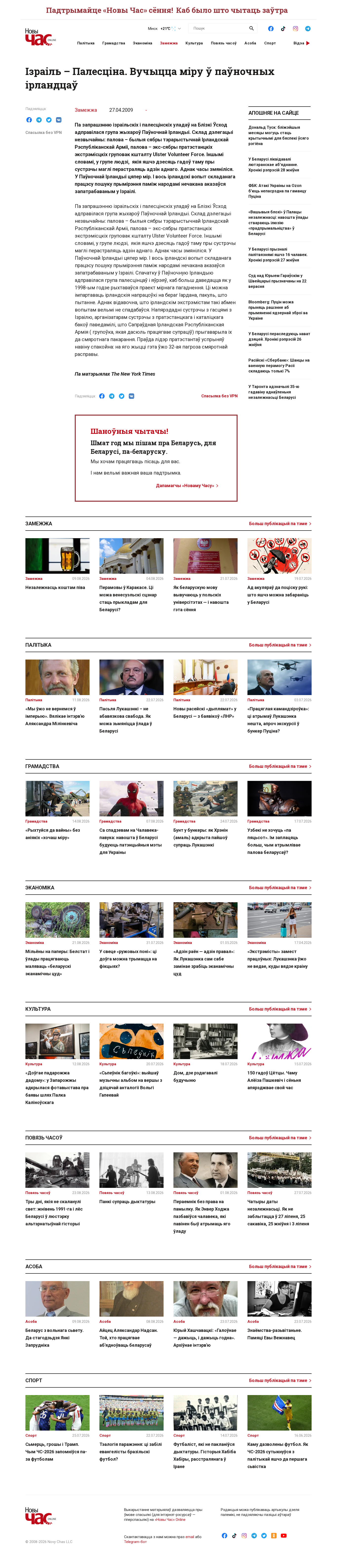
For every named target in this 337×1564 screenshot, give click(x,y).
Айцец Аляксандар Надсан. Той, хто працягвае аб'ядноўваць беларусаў (128, 1338)
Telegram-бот (135, 1542)
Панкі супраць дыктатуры (127, 1201)
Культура (194, 43)
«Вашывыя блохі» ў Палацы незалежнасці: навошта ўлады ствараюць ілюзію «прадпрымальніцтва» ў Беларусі (278, 223)
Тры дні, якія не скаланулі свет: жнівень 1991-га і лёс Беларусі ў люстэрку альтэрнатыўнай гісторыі (54, 1212)
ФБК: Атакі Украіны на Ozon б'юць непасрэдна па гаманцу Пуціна (277, 191)
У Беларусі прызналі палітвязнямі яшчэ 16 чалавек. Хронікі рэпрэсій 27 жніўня (278, 254)
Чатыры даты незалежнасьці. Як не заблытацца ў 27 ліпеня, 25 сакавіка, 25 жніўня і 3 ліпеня (278, 1212)
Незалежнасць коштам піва (55, 587)
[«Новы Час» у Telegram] (308, 28)
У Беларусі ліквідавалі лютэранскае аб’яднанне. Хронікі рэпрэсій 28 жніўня (273, 164)
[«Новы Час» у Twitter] (264, 1535)
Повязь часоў (224, 43)
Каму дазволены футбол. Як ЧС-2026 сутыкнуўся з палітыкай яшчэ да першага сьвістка (277, 1455)
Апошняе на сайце (273, 113)
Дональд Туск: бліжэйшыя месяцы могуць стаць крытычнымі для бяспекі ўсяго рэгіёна (278, 135)
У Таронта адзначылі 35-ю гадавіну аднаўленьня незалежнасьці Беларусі (273, 392)
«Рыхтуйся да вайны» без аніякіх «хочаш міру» (52, 834)
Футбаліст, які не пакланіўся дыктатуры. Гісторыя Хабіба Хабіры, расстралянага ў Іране (204, 1455)
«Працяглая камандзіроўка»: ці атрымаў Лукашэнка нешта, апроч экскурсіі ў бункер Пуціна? (278, 720)
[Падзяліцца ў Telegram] (39, 120)
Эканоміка (142, 43)
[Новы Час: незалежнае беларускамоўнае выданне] (45, 34)
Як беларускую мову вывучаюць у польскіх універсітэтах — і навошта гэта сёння (201, 598)
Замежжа (169, 43)
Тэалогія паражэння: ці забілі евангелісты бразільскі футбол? (130, 1452)
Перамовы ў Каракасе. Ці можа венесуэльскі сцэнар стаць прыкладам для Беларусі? (128, 598)
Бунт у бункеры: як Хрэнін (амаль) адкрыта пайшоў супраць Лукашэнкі (200, 837)
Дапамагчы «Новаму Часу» (185, 485)
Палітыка (85, 43)
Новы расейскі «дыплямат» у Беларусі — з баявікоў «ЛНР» (204, 712)
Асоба (250, 43)
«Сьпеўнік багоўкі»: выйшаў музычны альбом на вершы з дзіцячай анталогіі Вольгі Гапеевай (130, 1084)
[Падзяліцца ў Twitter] (49, 120)
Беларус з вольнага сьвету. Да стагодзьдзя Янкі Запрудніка (54, 1338)
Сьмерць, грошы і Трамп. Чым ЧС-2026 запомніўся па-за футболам (56, 1452)
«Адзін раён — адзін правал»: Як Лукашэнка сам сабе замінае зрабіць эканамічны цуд (204, 962)
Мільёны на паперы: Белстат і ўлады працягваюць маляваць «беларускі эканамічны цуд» (57, 962)
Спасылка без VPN (43, 132)
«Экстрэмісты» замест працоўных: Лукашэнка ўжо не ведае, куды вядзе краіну (277, 959)
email (190, 1537)
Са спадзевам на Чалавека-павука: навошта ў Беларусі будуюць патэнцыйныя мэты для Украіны (130, 841)
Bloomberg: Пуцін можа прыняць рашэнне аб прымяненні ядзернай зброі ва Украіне (278, 310)
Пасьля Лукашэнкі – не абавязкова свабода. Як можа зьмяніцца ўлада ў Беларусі (125, 720)
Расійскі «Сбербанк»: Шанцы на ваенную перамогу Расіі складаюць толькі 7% (279, 365)
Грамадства (113, 43)
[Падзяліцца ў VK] (58, 120)
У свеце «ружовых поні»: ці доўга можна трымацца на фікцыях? (128, 959)
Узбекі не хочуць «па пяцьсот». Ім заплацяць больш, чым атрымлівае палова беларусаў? (273, 841)
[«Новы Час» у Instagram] (295, 28)
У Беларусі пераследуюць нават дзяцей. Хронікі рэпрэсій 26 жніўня (279, 339)
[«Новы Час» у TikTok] (283, 28)
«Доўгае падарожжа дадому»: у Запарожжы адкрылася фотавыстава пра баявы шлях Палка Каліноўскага (57, 1087)
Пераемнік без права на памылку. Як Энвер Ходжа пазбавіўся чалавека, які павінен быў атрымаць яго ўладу (201, 1216)
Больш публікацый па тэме (278, 523)
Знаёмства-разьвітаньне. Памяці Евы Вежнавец (274, 1334)
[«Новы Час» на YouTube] (283, 1535)
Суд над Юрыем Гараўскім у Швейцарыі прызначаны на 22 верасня (277, 281)
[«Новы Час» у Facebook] (271, 28)
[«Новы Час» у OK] (274, 1535)
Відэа (299, 43)
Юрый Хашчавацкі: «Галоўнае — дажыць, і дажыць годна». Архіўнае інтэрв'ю (204, 1338)
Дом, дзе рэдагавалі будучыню (195, 1076)
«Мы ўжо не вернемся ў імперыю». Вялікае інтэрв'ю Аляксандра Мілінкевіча (55, 716)
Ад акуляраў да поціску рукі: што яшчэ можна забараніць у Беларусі (278, 595)
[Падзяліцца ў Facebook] (29, 120)
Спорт (270, 43)
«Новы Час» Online (170, 1519)
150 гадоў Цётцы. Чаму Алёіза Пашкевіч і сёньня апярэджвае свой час (274, 1080)
